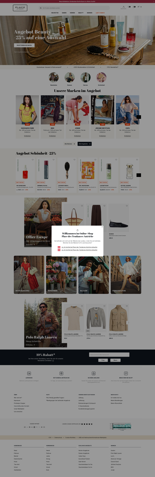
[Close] (102, 226)
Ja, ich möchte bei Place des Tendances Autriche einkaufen (79, 247)
